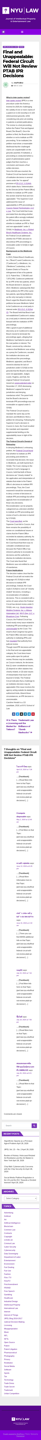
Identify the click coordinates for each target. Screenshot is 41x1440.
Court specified (16, 521)
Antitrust (7, 1216)
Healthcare (8, 1298)
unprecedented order (23, 383)
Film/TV (7, 1281)
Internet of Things (11, 1315)
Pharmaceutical (10, 1353)
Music (6, 1332)
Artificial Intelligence (12, 1223)
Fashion (7, 1274)
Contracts (8, 1233)
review (13, 101)
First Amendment (11, 1284)
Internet (7, 1312)
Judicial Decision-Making (14, 1322)
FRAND (7, 1288)
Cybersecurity (9, 1250)
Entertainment (9, 1260)
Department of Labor (12, 1257)
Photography (9, 1356)
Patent (21, 47)
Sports (6, 1373)
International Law (11, 1308)
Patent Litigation (10, 1349)
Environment (9, 1264)
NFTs (6, 1339)
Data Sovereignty (11, 1254)
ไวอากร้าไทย (22, 767)
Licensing (8, 1325)
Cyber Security (10, 1247)
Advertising (8, 1213)
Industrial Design (11, 1301)
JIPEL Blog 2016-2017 (13, 1318)
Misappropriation (11, 1329)
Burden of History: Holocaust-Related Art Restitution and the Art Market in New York (19, 1158)
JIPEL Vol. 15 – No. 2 (13, 1149)
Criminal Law (9, 1243)
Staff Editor (18, 83)
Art (5, 1220)
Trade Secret (9, 1387)
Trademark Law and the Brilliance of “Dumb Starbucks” (26, 726)
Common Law (9, 1230)
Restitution (8, 1363)
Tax (5, 1376)
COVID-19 (8, 1240)
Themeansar (20, 1436)
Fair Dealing (9, 1267)
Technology (8, 1380)
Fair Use (7, 1271)
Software (7, 1370)
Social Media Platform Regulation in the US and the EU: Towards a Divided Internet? (20, 1180)
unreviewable (11, 629)
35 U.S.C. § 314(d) (23, 183)
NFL (6, 1336)
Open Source (9, 1342)
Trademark (8, 1390)
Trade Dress (9, 1383)
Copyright (8, 1237)
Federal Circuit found (24, 451)
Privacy (7, 1359)
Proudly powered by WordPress (13, 1434)
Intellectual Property (12, 1305)
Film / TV (7, 1278)
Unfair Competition (11, 1394)
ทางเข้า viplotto (23, 863)
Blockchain (8, 1226)
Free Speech (9, 1291)
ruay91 (19, 970)
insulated (13, 641)
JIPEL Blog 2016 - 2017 (10, 47)
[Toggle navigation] (22, 32)
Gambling (8, 1295)
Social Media (9, 1366)
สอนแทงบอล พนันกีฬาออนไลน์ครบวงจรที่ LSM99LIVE (25, 1066)
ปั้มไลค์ (19, 1017)
